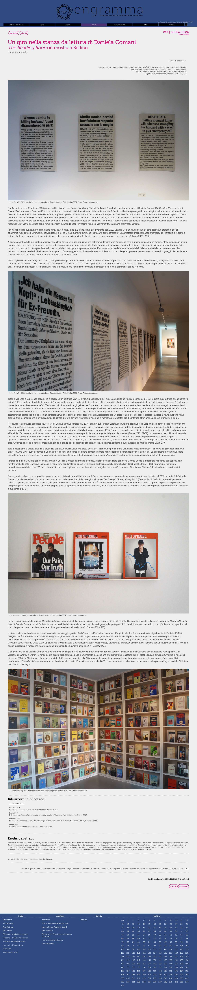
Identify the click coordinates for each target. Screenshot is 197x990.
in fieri (145, 24)
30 (139, 928)
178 (165, 967)
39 (187, 928)
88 (171, 942)
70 (144, 938)
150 (154, 960)
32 (149, 928)
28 (128, 928)
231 (170, 982)
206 (176, 975)
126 (165, 953)
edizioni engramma (120, 24)
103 (181, 946)
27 (123, 928)
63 (176, 935)
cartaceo (14, 33)
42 (133, 931)
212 (138, 978)
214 (149, 978)
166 (170, 964)
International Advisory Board (54, 927)
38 (182, 928)
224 (133, 982)
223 (127, 982)
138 (160, 956)
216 (160, 978)
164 (160, 964)
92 (122, 946)
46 (155, 931)
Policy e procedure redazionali (55, 923)
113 (165, 949)
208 (186, 975)
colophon (171, 24)
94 (133, 946)
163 (154, 964)
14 (128, 924)
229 (160, 982)
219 (176, 978)
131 (122, 956)
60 (160, 935)
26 (187, 924)
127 (170, 953)
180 (176, 967)
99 (160, 946)
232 (176, 982)
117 (186, 949)
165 (165, 964)
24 (176, 924)
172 (133, 967)
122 (144, 953)
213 (143, 978)
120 (133, 953)
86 (160, 942)
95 (138, 946)
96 (144, 946)
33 (155, 928)
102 (176, 946)
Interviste (7, 949)
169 (186, 964)
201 (149, 975)
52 (187, 931)
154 (176, 960)
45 (149, 931)
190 (160, 971)
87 (165, 942)
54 (128, 935)
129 (181, 953)
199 (138, 975)
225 (138, 982)
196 (122, 975)
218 (170, 978)
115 (176, 949)
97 (149, 946)
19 (149, 924)
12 (187, 920)
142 (181, 956)
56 (138, 935)
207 (181, 975)
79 (123, 942)
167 (176, 964)
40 (122, 931)
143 (186, 956)
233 (181, 982)
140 (170, 956)
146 (133, 960)
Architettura (8, 927)
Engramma (98, 11)
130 (186, 953)
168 (181, 964)
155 (181, 960)
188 (149, 971)
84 (149, 942)
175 (149, 967)
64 (181, 935)
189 (154, 971)
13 (122, 924)
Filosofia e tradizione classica (15, 938)
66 (122, 938)
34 (160, 928)
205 (170, 975)
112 (160, 949)
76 (176, 938)
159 (133, 964)
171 (128, 967)
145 (127, 960)
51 (182, 931)
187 (143, 971)
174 (144, 967)
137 (154, 956)
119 (127, 953)
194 (181, 971)
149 (149, 960)
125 (160, 953)
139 (165, 956)
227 (149, 982)
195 (186, 971)
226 (144, 982)
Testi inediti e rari (10, 952)
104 (186, 946)
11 (181, 920)
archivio (68, 24)
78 (187, 938)
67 (128, 938)
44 (144, 931)
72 (155, 938)
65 (187, 935)
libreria (94, 24)
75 (171, 938)
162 (149, 964)
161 (143, 964)
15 (133, 924)
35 (165, 928)
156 (186, 960)
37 (176, 928)
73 (160, 938)
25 (181, 924)
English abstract (177, 61)
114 (170, 949)
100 (165, 946)
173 (138, 967)
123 (149, 953)
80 (128, 942)
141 (176, 956)
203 (160, 975)
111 (154, 949)
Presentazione (48, 944)
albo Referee (47, 930)
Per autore (7, 920)
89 (176, 942)
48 (165, 931)
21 (160, 924)
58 (149, 935)
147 (138, 960)
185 (133, 971)
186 (138, 971)
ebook (24, 33)
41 (128, 931)
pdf (122, 920)
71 (149, 938)
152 (165, 960)
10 (176, 920)
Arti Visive (7, 930)
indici (42, 24)
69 (138, 938)
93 (128, 946)
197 (127, 975)
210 (127, 978)
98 (155, 946)
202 (154, 975)
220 (181, 978)
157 (122, 964)
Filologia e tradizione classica (15, 934)
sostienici (46, 920)
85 (155, 942)
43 (139, 931)
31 (144, 928)
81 (133, 942)
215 (154, 978)
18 (144, 924)
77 (181, 938)
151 (160, 960)
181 (181, 967)
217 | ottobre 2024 (176, 32)
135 (143, 956)
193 (176, 971)
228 (154, 982)
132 (127, 956)
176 (154, 967)
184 (127, 971)
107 (133, 949)
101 (170, 946)
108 (138, 949)
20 (155, 924)
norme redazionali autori (53, 940)
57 (144, 935)
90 (181, 942)
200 (144, 975)
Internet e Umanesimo (13, 945)
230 (165, 982)
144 (122, 960)
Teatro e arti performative (14, 941)
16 (139, 924)
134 (138, 956)
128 (176, 953)
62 (171, 935)
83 (144, 942)
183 (122, 971)
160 (138, 964)
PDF (186, 869)
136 (149, 956)
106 (127, 949)
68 (133, 938)
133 (133, 956)
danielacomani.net (17, 804)
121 (138, 953)
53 (123, 935)
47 (160, 931)
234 (186, 982)
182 (186, 967)
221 (186, 978)
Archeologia (8, 923)
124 (154, 953)
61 (165, 935)
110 (149, 949)
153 (170, 960)
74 (165, 938)
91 (187, 942)
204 (165, 975)
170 (122, 967)
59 (155, 935)
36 (171, 928)
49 (171, 931)
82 (138, 942)
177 (160, 967)
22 (165, 924)
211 (133, 978)
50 (176, 931)
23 (171, 924)
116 (181, 949)
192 (170, 971)
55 (133, 935)
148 (144, 960)
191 (165, 971)
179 (170, 967)
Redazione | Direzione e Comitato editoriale (57, 935)
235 (122, 985)
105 (122, 949)
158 (127, 964)
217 (165, 978)
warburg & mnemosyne (16, 24)
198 (133, 975)
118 (122, 953)
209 (122, 978)
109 (144, 949)
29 (133, 928)
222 (122, 982)
